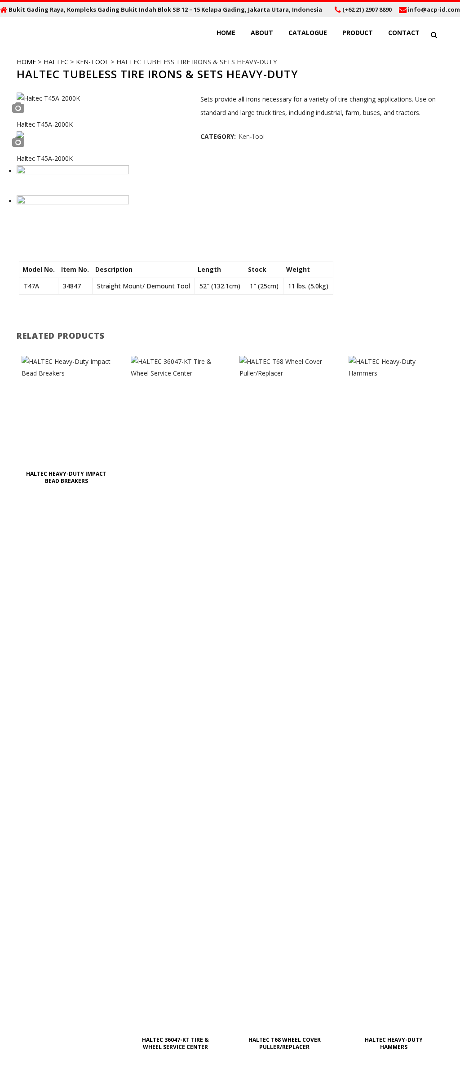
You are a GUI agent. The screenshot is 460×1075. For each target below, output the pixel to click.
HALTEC (56, 62)
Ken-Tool (92, 62)
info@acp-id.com (434, 9)
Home (26, 62)
